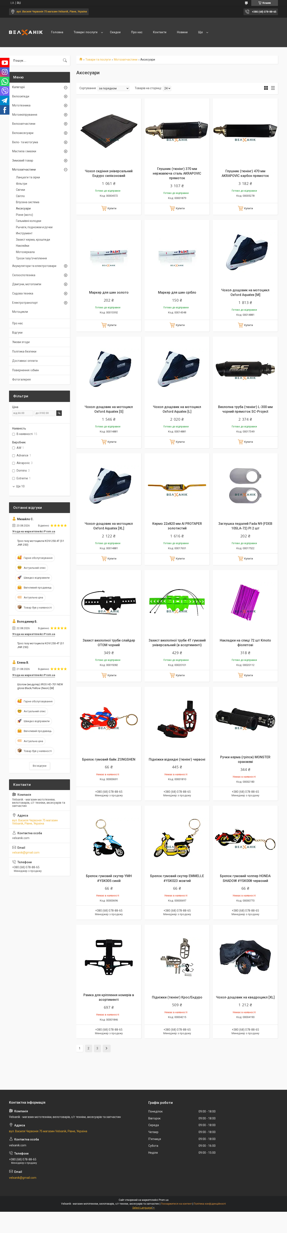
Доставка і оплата (25, 360)
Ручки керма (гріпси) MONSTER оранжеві (245, 759)
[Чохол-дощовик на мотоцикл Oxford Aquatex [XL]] (108, 485)
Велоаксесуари (22, 133)
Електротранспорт (25, 302)
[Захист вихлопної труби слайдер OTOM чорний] (108, 602)
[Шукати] (65, 61)
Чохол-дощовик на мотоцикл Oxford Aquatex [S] (109, 409)
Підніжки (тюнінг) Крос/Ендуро (177, 997)
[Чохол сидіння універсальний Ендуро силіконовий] (108, 130)
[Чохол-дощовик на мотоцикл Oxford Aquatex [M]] (245, 252)
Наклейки (22, 245)
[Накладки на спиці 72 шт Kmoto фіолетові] (245, 602)
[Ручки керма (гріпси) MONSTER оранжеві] (245, 719)
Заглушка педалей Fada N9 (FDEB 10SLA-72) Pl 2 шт (245, 526)
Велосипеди (20, 96)
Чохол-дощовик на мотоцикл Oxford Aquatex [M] (245, 292)
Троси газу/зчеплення (31, 258)
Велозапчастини (23, 123)
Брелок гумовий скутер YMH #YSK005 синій (109, 878)
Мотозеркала (25, 252)
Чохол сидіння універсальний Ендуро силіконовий (109, 173)
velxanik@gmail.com (25, 852)
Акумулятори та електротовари (34, 266)
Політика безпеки (24, 351)
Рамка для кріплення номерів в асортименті (108, 997)
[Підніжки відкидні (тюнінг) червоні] (177, 719)
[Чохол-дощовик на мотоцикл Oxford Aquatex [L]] (177, 369)
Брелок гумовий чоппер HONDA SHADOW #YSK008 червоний (245, 878)
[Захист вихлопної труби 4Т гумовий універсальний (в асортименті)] (177, 602)
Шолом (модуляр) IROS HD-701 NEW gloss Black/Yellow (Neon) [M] (40, 686)
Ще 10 (20, 486)
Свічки (20, 189)
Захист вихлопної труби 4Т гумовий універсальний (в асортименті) (177, 642)
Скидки (115, 32)
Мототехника (21, 105)
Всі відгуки (39, 765)
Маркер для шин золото (109, 292)
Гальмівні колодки (28, 221)
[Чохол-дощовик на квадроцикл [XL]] (245, 957)
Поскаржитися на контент (176, 1203)
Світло (20, 196)
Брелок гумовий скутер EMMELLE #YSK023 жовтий (177, 878)
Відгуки (17, 332)
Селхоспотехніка (23, 275)
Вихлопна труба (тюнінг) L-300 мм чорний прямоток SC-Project (245, 409)
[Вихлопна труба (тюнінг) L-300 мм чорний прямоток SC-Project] (245, 369)
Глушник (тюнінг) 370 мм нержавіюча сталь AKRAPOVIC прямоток (177, 173)
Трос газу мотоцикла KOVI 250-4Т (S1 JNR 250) (40, 542)
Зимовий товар (22, 160)
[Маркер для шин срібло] (177, 252)
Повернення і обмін (25, 370)
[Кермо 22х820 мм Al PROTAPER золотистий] (177, 485)
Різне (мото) (24, 214)
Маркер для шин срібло (177, 292)
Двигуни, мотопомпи (26, 284)
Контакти (159, 32)
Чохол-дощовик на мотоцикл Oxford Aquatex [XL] (109, 526)
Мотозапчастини (125, 59)
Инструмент (24, 233)
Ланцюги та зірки (28, 177)
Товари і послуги (85, 32)
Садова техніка (22, 293)
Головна (57, 32)
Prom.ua (164, 1200)
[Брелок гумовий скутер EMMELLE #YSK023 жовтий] (177, 838)
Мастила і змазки (24, 151)
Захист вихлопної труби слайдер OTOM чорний (109, 642)
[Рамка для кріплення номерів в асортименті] (108, 957)
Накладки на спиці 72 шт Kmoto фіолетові (245, 642)
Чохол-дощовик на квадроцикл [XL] (245, 997)
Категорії (18, 87)
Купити (112, 208)
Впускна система (27, 202)
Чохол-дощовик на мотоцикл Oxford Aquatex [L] (177, 409)
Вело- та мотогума (25, 142)
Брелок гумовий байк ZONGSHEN (108, 759)
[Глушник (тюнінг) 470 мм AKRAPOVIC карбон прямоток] (245, 130)
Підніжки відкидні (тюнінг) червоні (177, 759)
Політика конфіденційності (210, 1203)
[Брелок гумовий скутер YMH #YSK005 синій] (108, 838)
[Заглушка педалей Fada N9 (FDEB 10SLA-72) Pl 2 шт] (245, 485)
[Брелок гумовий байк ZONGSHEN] (108, 719)
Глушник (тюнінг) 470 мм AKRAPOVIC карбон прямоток (245, 173)
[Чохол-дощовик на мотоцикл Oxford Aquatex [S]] (108, 369)
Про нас (136, 32)
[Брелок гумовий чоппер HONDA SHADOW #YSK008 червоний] (245, 838)
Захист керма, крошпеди (33, 239)
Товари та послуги (98, 59)
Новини (182, 32)
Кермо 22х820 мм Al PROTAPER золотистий (177, 526)
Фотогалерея (21, 379)
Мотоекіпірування (24, 114)
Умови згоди (21, 342)
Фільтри (21, 183)
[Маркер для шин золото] (108, 252)
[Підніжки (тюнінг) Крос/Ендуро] (177, 957)
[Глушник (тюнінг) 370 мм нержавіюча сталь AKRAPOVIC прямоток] (177, 130)
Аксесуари (23, 208)
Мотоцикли (20, 311)
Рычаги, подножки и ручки (34, 227)
